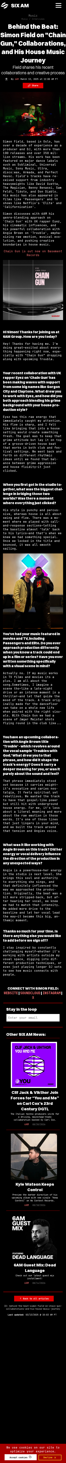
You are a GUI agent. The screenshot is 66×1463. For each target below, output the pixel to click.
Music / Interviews (33, 19)
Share (34, 85)
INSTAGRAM (52, 993)
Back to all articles (35, 1298)
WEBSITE (11, 993)
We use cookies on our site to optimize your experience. (33, 1449)
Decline (48, 1457)
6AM (17, 79)
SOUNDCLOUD (30, 993)
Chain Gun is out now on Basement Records (33, 253)
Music (33, 16)
